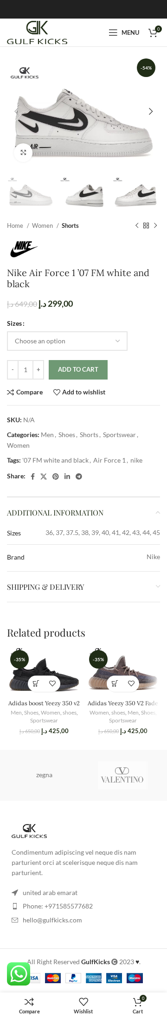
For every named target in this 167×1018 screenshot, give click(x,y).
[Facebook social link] (33, 476)
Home (16, 225)
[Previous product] (136, 226)
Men (47, 434)
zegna (44, 775)
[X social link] (44, 476)
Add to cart (78, 369)
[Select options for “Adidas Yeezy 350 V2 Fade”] (115, 684)
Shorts (70, 225)
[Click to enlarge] (23, 152)
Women (43, 225)
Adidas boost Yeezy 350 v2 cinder (44, 706)
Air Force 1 (109, 460)
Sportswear (119, 434)
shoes (70, 712)
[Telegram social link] (79, 476)
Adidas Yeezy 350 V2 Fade (123, 703)
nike (136, 460)
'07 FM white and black (55, 460)
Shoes (66, 434)
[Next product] (155, 226)
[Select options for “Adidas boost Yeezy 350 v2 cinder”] (36, 684)
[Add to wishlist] (52, 684)
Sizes (14, 323)
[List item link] (83, 906)
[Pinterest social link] (56, 476)
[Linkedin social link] (67, 476)
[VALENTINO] (123, 775)
